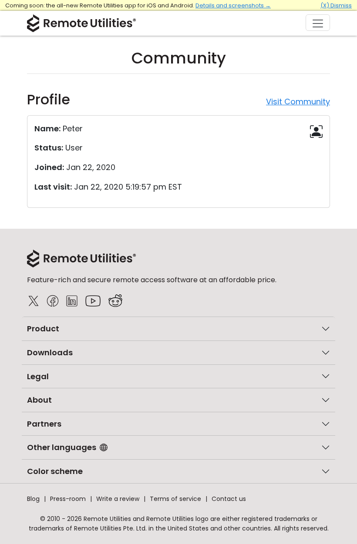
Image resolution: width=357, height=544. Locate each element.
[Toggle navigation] (318, 22)
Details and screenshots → (233, 5)
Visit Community (298, 101)
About (39, 399)
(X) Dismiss (336, 5)
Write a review (117, 498)
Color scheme (55, 471)
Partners (44, 423)
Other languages (61, 447)
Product (43, 328)
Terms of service (175, 498)
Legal (38, 376)
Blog (33, 498)
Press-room (68, 498)
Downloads (50, 352)
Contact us (229, 498)
